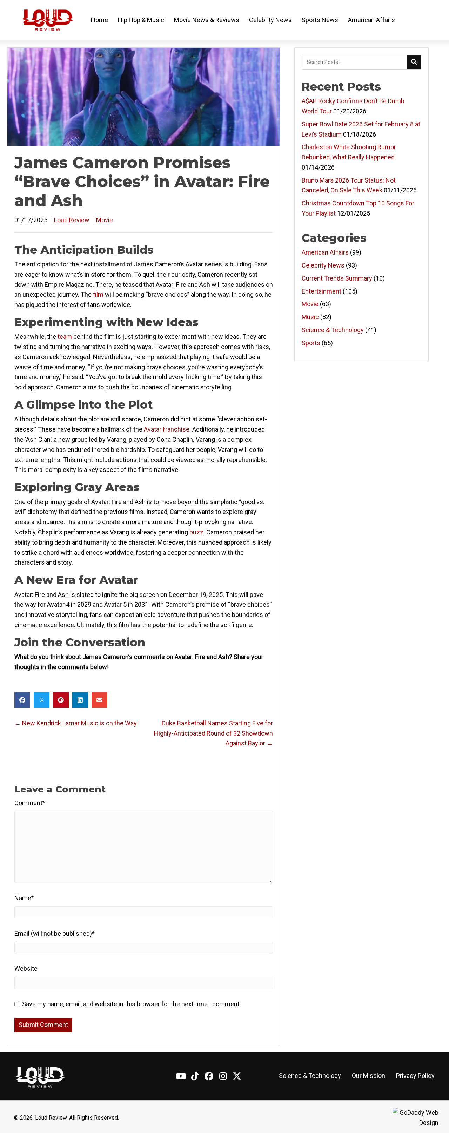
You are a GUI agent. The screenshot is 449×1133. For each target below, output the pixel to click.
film (98, 294)
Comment (29, 802)
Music (310, 317)
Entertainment (321, 291)
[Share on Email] (99, 700)
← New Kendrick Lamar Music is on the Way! (76, 723)
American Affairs (325, 252)
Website (26, 968)
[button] (181, 1076)
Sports (311, 343)
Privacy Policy (415, 1075)
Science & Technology (333, 330)
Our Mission (368, 1075)
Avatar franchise (166, 429)
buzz (196, 532)
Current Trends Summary (337, 278)
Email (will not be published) (54, 933)
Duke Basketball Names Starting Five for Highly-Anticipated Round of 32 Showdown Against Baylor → (213, 733)
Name (24, 898)
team (65, 336)
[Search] (414, 62)
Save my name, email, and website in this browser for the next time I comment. (131, 1004)
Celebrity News (323, 265)
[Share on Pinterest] (61, 700)
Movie (104, 220)
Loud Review (71, 220)
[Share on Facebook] (22, 700)
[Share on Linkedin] (80, 700)
